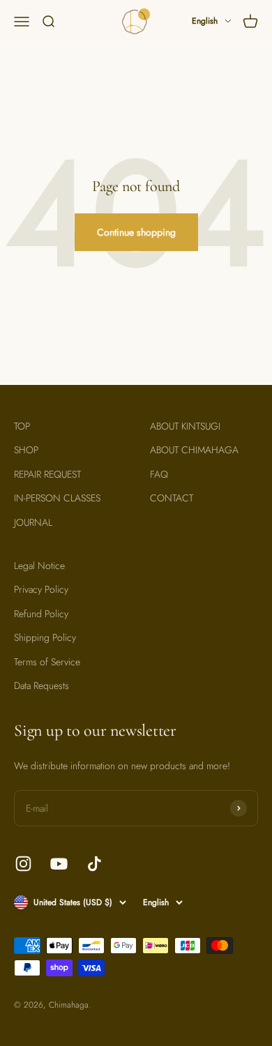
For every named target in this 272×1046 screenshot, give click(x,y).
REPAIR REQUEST (47, 474)
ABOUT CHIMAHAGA (194, 450)
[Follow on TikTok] (94, 863)
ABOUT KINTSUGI (185, 426)
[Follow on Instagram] (23, 863)
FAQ (159, 474)
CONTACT (171, 498)
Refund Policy (41, 614)
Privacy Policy (41, 589)
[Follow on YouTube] (59, 863)
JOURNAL (33, 522)
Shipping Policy (45, 637)
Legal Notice (39, 566)
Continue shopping (136, 232)
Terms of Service (47, 662)
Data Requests (41, 685)
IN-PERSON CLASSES (57, 498)
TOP (22, 426)
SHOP (26, 450)
